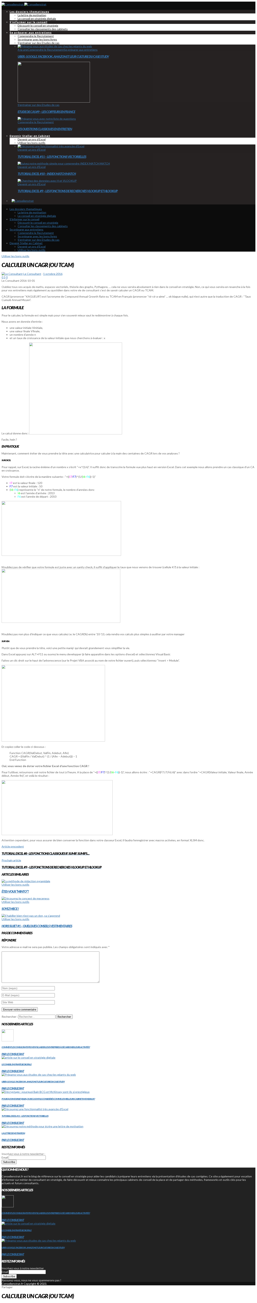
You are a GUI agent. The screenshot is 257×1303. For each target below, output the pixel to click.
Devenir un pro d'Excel (32, 149)
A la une (23, 49)
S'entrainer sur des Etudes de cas (38, 105)
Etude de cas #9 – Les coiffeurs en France (46, 112)
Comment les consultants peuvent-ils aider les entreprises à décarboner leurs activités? (46, 1047)
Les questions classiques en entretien (45, 129)
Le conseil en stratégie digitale (17, 1064)
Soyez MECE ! (10, 909)
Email (5, 1157)
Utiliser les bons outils (15, 256)
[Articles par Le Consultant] (12, 273)
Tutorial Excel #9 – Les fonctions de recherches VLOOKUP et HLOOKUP (68, 191)
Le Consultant (32, 273)
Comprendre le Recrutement (46, 49)
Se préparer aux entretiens (81, 49)
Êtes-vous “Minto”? (15, 891)
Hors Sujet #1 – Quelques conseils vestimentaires (37, 926)
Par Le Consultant (13, 1054)
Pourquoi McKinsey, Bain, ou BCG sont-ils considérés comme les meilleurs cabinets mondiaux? (48, 1099)
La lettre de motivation (13, 1133)
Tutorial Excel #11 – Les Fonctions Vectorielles (52, 157)
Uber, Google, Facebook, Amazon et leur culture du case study (63, 56)
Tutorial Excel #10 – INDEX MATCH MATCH (47, 174)
